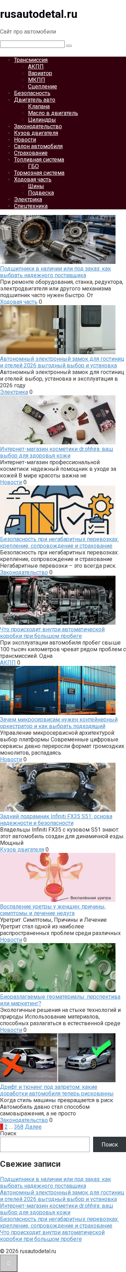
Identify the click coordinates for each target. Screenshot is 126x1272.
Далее (33, 1126)
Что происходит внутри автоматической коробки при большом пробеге (52, 1235)
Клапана (39, 106)
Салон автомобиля (38, 146)
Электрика (28, 199)
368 (18, 1126)
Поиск (8, 1133)
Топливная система (39, 159)
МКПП (36, 80)
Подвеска (41, 192)
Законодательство (38, 126)
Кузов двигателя (36, 133)
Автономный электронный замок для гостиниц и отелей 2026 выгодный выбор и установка (62, 1195)
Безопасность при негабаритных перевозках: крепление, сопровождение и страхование (59, 1222)
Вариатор (40, 73)
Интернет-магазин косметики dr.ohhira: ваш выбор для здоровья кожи (56, 1209)
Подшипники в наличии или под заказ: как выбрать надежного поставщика (55, 1182)
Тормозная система (39, 173)
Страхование (31, 153)
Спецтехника (31, 206)
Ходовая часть (32, 179)
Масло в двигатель (53, 113)
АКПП (36, 66)
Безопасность (32, 93)
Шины (36, 186)
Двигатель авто (34, 99)
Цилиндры (42, 119)
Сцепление (42, 86)
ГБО (33, 166)
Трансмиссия (31, 60)
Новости (25, 139)
